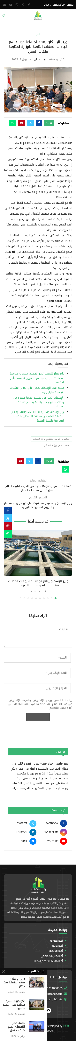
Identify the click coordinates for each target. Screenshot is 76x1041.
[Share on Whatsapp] (12, 123)
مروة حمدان (41, 59)
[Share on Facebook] (39, 123)
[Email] (4, 4)
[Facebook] (29, 4)
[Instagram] (16, 4)
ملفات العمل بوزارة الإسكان (56, 445)
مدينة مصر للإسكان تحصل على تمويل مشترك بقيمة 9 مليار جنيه (37, 390)
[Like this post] (47, 123)
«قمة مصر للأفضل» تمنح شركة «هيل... (16, 1026)
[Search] (4, 16)
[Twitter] (23, 4)
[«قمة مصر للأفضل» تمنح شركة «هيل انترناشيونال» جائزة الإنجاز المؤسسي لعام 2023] (36, 1026)
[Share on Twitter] (30, 123)
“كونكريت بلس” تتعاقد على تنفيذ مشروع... (14, 1004)
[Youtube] (10, 4)
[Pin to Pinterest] (21, 123)
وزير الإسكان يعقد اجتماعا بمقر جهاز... (14, 982)
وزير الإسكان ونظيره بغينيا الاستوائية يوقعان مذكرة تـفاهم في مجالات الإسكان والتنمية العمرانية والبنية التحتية (38, 416)
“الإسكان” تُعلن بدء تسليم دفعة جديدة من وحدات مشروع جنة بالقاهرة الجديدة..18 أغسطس (39, 402)
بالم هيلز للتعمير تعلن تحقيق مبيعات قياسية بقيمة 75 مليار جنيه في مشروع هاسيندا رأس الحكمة (37, 378)
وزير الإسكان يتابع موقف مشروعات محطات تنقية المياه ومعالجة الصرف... (38, 583)
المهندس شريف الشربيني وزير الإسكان (51, 439)
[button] (7, 564)
